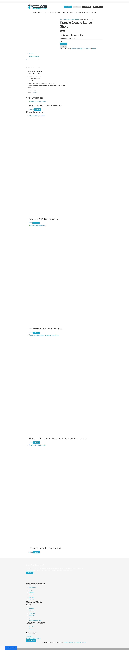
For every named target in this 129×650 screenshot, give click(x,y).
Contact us (31, 629)
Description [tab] (31, 53)
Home (61, 19)
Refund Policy (32, 615)
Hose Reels (31, 594)
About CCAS (31, 626)
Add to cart (63, 43)
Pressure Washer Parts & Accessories (71, 19)
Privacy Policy (32, 613)
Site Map (66, 642)
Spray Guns (31, 599)
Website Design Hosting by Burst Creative (77, 642)
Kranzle (94, 48)
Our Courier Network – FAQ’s (35, 620)
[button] (48, 12)
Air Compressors (32, 587)
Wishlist (30, 618)
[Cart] (94, 12)
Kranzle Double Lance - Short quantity (69, 38)
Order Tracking (32, 610)
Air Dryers (31, 590)
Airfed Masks (31, 597)
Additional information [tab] (34, 56)
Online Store (31, 608)
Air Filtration (31, 592)
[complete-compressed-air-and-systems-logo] (37, 6)
